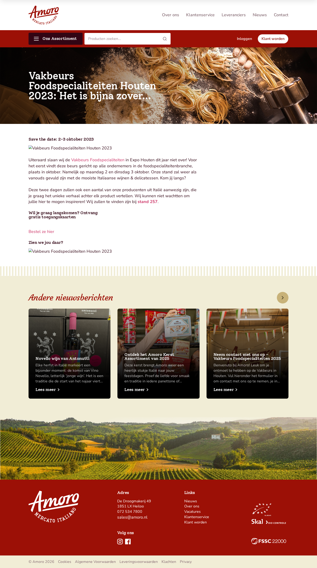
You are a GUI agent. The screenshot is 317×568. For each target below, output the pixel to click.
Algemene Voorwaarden (95, 561)
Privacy (186, 561)
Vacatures (192, 511)
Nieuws (260, 15)
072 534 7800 (129, 511)
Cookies (64, 561)
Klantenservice (200, 15)
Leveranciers (234, 15)
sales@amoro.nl (132, 517)
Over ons (170, 15)
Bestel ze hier (41, 231)
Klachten (169, 561)
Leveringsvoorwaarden (139, 561)
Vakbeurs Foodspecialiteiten (97, 160)
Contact (281, 15)
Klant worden (195, 522)
